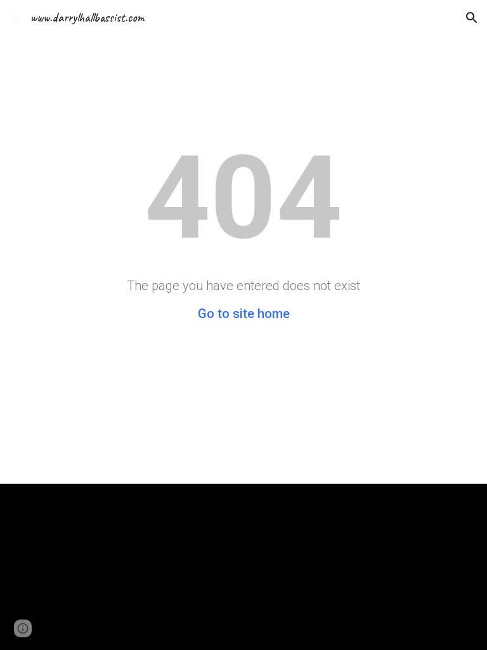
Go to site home (244, 313)
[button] (15, 17)
